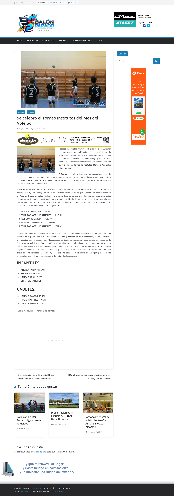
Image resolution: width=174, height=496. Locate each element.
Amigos (100, 40)
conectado (41, 451)
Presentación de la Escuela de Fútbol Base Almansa (62, 416)
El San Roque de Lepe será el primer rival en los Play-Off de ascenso (89, 377)
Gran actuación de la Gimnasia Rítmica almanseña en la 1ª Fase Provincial (36, 377)
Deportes (30, 40)
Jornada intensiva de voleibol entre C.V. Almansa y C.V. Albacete (97, 422)
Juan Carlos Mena (38, 129)
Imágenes (63, 40)
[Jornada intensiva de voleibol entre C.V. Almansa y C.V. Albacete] (98, 394)
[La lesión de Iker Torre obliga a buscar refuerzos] (29, 394)
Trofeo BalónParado (82, 40)
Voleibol (31, 112)
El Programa (48, 40)
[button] (36, 40)
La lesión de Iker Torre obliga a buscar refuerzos (29, 420)
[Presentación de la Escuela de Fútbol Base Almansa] (64, 394)
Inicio (19, 40)
